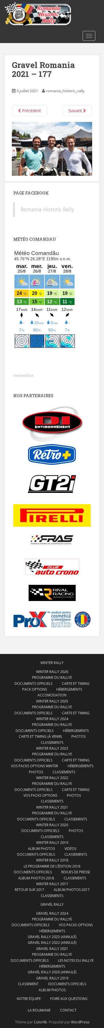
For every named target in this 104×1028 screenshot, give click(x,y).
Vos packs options (40, 795)
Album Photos (41, 848)
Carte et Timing (76, 683)
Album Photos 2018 (36, 878)
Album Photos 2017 (72, 889)
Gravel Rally (52, 904)
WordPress (80, 1022)
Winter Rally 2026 (52, 671)
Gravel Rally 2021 (52, 948)
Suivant (75, 110)
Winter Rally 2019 (52, 842)
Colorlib (40, 1022)
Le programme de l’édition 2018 (52, 866)
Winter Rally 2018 (52, 860)
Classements (52, 742)
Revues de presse (75, 872)
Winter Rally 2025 (52, 701)
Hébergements (69, 689)
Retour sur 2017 (29, 889)
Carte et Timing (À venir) (40, 736)
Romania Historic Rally (47, 209)
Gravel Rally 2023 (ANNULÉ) (52, 936)
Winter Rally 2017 (52, 883)
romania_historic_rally (65, 90)
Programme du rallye (52, 677)
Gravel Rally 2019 (52, 978)
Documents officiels (33, 683)
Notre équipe (29, 998)
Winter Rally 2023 (52, 748)
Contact (68, 1010)
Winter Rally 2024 (52, 718)
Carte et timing (76, 789)
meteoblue (23, 375)
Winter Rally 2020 (52, 824)
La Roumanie (39, 1010)
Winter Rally (52, 662)
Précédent (31, 110)
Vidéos (70, 848)
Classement (28, 983)
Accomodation (52, 695)
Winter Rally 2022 (52, 777)
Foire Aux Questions (68, 998)
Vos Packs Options (76, 924)
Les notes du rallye (76, 960)
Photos (78, 736)
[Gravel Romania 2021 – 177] (52, 148)
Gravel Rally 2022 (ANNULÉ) (52, 942)
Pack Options (34, 689)
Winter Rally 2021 (52, 807)
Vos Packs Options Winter (34, 765)
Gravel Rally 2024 (52, 913)
